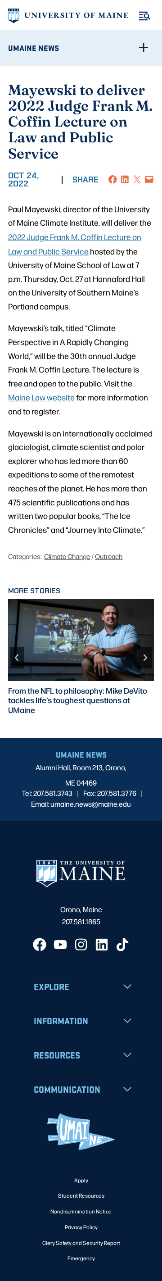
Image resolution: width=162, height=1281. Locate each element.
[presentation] (81, 640)
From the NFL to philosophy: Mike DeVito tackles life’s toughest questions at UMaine (77, 700)
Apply (81, 1180)
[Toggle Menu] (144, 16)
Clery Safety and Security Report (81, 1242)
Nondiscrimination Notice (81, 1211)
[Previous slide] (17, 657)
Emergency (81, 1258)
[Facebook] (39, 944)
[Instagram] (81, 944)
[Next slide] (145, 657)
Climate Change (67, 556)
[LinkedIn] (101, 944)
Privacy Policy (81, 1227)
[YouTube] (60, 944)
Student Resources (81, 1195)
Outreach (108, 556)
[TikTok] (122, 944)
